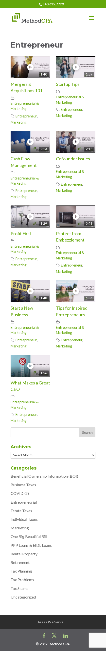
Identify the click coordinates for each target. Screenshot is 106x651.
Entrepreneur (26, 116)
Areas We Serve (50, 622)
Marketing (19, 122)
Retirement (20, 562)
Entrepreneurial (24, 502)
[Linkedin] (66, 636)
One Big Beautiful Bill (29, 536)
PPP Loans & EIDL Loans (31, 545)
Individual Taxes (24, 519)
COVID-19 (20, 493)
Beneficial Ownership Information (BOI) (44, 476)
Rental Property (24, 553)
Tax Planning (21, 571)
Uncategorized (23, 597)
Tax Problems (22, 579)
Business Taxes (23, 484)
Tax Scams (19, 588)
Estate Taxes (21, 510)
